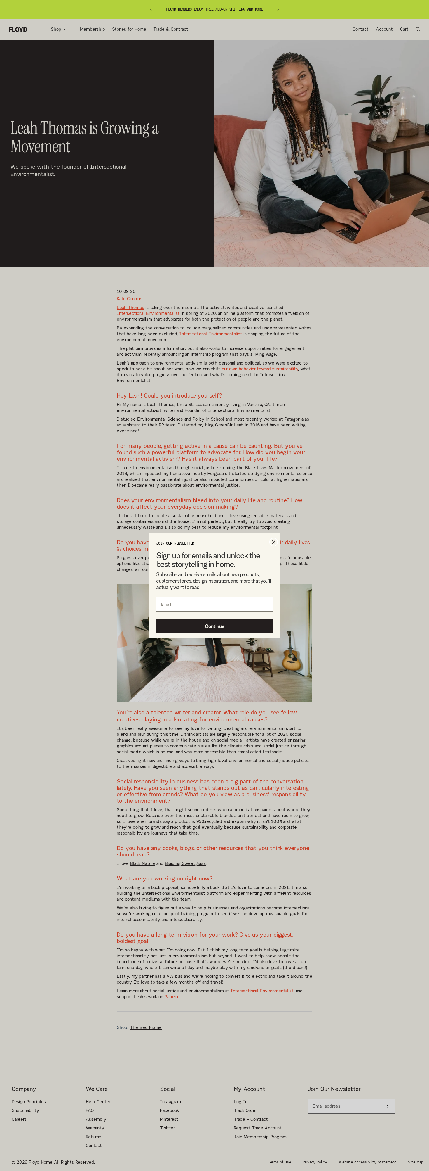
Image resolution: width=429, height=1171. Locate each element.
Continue (214, 626)
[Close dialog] (273, 542)
